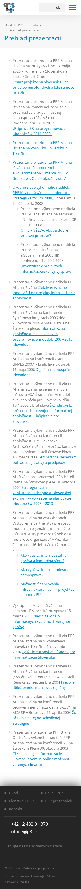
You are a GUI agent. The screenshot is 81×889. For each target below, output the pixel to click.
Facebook (20, 7)
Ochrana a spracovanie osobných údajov (29, 876)
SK (58, 7)
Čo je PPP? (54, 793)
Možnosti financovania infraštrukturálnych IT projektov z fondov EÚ (47, 589)
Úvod (13, 793)
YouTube (31, 7)
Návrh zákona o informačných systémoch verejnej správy (41, 621)
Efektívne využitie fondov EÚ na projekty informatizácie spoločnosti (44, 293)
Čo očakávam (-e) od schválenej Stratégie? (44, 718)
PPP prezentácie (59, 801)
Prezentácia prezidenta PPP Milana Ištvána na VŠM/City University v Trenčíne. (42, 148)
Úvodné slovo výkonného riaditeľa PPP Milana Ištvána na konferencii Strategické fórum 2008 (41, 193)
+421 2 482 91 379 (29, 824)
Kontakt (15, 809)
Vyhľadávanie (45, 8)
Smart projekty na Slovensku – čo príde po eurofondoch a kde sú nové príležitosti (43, 87)
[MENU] (72, 7)
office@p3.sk (24, 831)
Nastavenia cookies (16, 882)
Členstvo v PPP (21, 801)
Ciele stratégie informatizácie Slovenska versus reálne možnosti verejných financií (41, 759)
